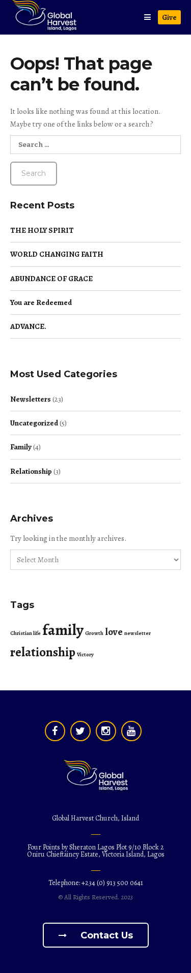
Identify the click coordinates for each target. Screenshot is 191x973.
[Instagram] (106, 731)
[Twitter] (80, 731)
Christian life (25, 633)
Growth (94, 633)
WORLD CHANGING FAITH (56, 254)
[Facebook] (55, 731)
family (63, 630)
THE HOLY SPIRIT (42, 230)
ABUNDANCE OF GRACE (51, 278)
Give (169, 17)
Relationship (31, 471)
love (114, 631)
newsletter (137, 633)
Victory (85, 654)
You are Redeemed (41, 302)
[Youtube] (131, 731)
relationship (42, 652)
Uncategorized (34, 423)
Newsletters (30, 399)
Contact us (105, 935)
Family (21, 447)
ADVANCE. (28, 326)
